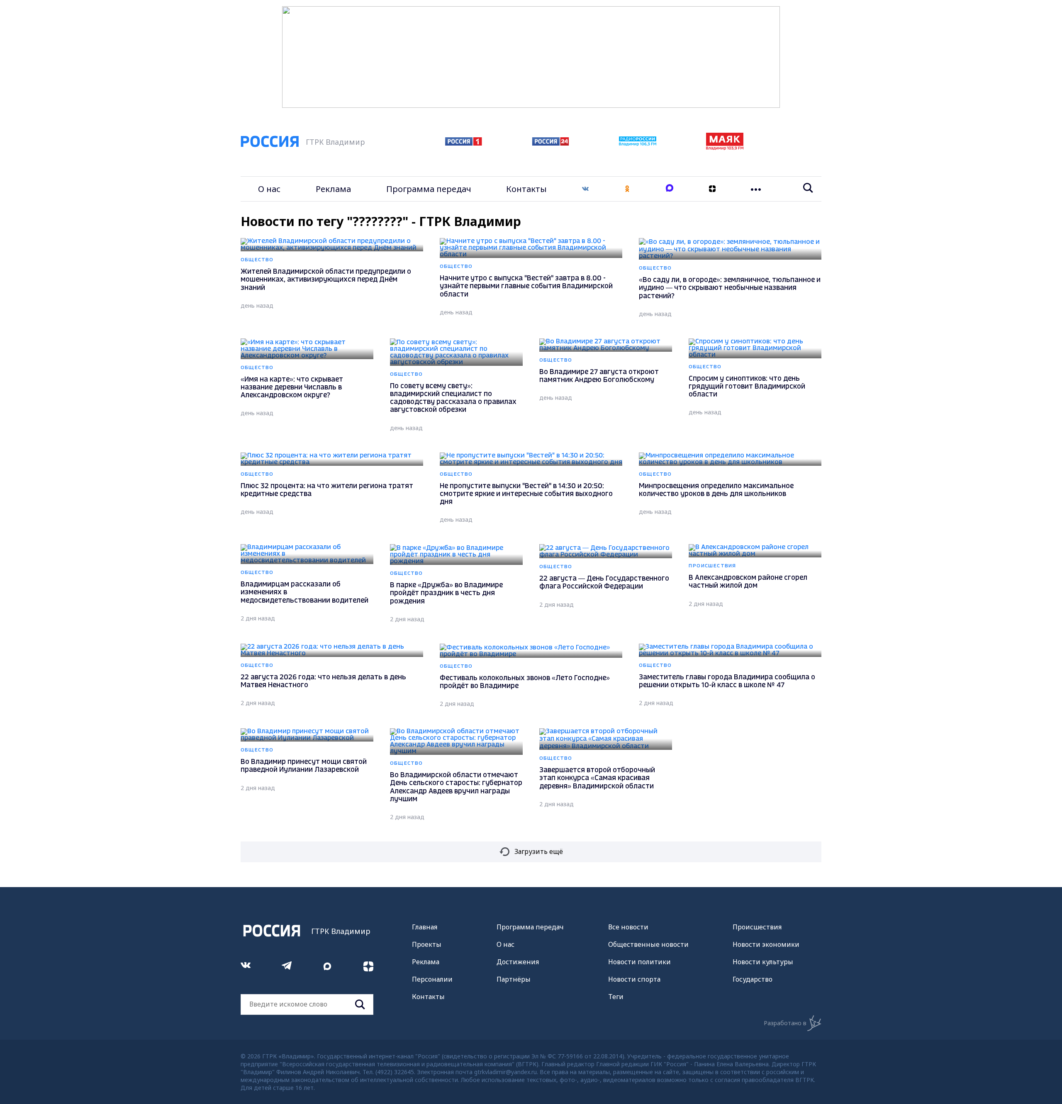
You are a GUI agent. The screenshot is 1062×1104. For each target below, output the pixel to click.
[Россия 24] (550, 143)
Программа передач (428, 189)
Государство (752, 979)
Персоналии (432, 979)
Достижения (518, 961)
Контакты (526, 189)
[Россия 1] (463, 143)
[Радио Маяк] (724, 147)
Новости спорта (634, 979)
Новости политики (639, 961)
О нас (269, 189)
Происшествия (757, 926)
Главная (424, 926)
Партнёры (514, 979)
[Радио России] (637, 143)
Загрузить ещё (538, 851)
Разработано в (785, 1023)
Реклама (333, 189)
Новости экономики (766, 944)
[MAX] (669, 189)
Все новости (628, 926)
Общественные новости (648, 944)
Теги (616, 996)
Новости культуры (763, 961)
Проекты (426, 944)
